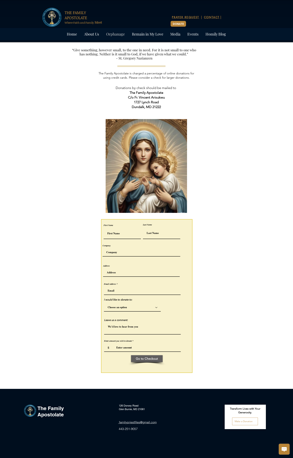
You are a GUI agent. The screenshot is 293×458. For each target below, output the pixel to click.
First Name (108, 225)
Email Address (110, 284)
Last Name (147, 225)
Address (106, 266)
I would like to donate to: (118, 299)
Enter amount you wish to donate (118, 341)
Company (107, 246)
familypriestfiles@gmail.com (137, 422)
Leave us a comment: (116, 320)
